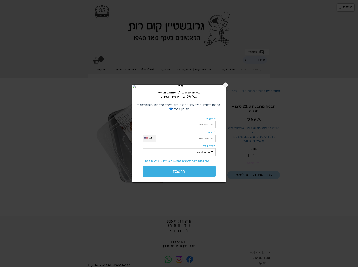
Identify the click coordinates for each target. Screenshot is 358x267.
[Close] (225, 85)
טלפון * (211, 132)
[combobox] (149, 138)
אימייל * (211, 118)
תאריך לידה (209, 145)
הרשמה (179, 171)
